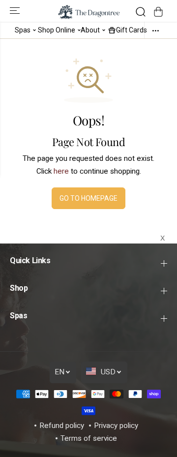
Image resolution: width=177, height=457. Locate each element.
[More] (155, 30)
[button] (16, 11)
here (61, 171)
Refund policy (61, 425)
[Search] (140, 12)
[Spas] (34, 30)
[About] (104, 30)
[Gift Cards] (112, 30)
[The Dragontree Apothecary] (88, 12)
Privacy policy (116, 425)
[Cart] (158, 12)
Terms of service (88, 438)
